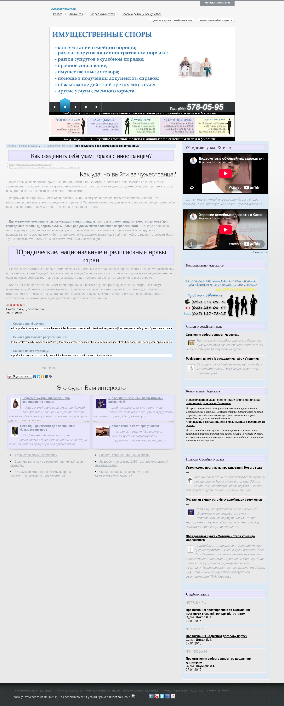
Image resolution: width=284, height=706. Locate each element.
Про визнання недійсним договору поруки (216, 636)
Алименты (76, 14)
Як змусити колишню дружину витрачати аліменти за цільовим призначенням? (42, 473)
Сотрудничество (218, 691)
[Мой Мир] (47, 376)
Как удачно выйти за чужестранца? (30, 164)
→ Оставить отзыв (259, 252)
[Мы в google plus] (156, 697)
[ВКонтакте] (35, 376)
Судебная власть (197, 594)
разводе (64, 294)
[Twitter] (39, 376)
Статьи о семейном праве (57, 146)
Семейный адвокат (69, 691)
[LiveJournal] (51, 376)
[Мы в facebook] (167, 697)
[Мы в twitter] (162, 697)
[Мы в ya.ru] (173, 697)
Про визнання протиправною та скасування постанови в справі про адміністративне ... (218, 611)
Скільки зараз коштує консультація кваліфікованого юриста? (123, 473)
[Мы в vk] (151, 697)
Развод (58, 14)
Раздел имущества (102, 14)
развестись (42, 277)
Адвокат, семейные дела (217, 3)
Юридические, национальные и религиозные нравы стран (44, 167)
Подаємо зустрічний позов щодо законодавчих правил (46, 400)
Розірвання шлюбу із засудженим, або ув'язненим (222, 358)
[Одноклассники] (43, 376)
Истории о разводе (174, 691)
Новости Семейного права (140, 691)
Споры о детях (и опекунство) (141, 14)
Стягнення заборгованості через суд (212, 335)
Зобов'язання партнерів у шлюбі (135, 426)
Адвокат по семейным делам (34, 691)
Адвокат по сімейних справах (36, 455)
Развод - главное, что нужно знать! (124, 455)
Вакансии (196, 691)
